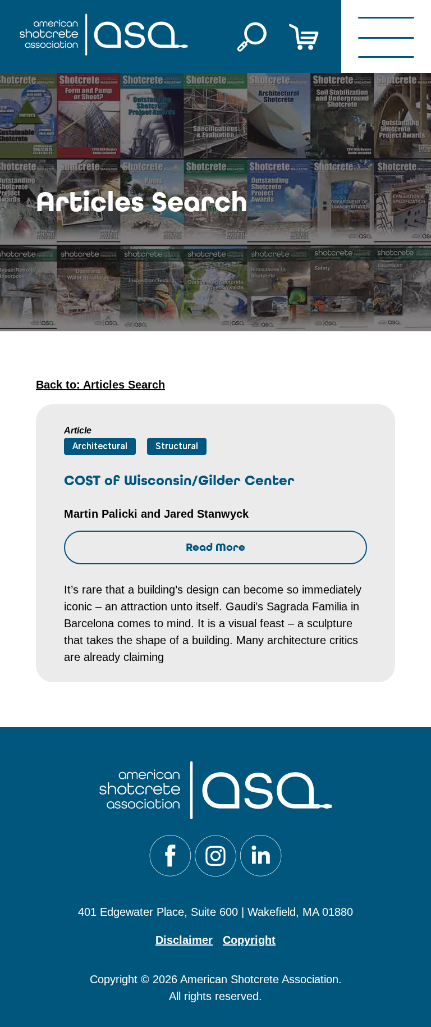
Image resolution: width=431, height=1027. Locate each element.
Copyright (249, 940)
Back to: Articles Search (100, 384)
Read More (215, 547)
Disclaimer (184, 940)
